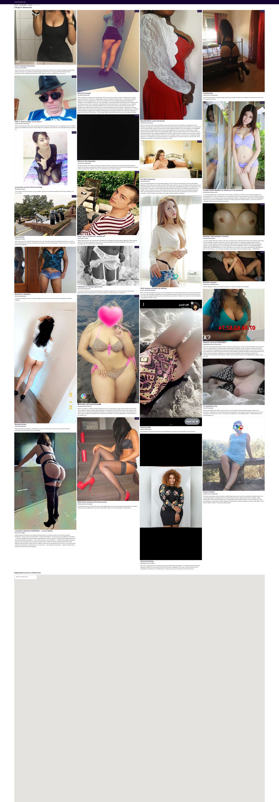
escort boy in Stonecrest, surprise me (91, 236)
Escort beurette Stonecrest (25, 66)
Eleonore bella (145, 427)
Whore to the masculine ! (87, 161)
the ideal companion (147, 179)
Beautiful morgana (209, 282)
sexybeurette (208, 93)
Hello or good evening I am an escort (28, 122)
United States (23, 5)
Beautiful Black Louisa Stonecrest (152, 121)
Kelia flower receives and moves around (92, 502)
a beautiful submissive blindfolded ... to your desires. (34, 531)
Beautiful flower (20, 424)
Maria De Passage (84, 93)
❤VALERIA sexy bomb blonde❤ (89, 404)
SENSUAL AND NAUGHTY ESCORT (216, 236)
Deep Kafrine (19, 237)
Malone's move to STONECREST (215, 342)
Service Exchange (146, 561)
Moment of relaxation (22, 294)
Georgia (30, 5)
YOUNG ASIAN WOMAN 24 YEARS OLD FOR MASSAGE (223, 190)
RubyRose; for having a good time (90, 287)
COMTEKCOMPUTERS (20, 2)
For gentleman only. (210, 406)
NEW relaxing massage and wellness (153, 288)
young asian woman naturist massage (28, 187)
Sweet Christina (209, 492)
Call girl (16, 5)
